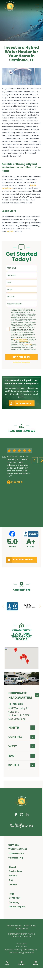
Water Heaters (16, 853)
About (12, 867)
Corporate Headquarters (20, 695)
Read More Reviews (23, 559)
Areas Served (22, 929)
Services (13, 845)
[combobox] (21, 304)
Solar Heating (15, 857)
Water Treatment (17, 848)
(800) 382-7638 (23, 826)
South (13, 765)
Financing (14, 902)
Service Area (15, 871)
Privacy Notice (14, 926)
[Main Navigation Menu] (37, 6)
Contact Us (15, 897)
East (12, 756)
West (12, 746)
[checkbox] (8, 329)
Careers (13, 884)
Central (15, 737)
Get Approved (23, 403)
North (13, 727)
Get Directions (16, 719)
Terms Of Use (30, 926)
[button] (15, 650)
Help (11, 893)
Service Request (17, 906)
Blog (11, 879)
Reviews (13, 875)
